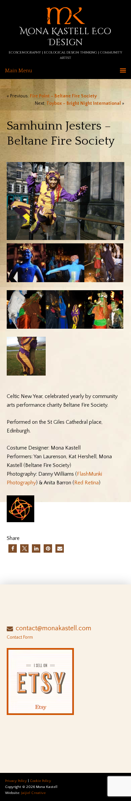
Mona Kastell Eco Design (65, 37)
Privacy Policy (16, 781)
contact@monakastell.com (53, 628)
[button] (12, 548)
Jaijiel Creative (33, 793)
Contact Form (20, 637)
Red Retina (86, 483)
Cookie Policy (40, 781)
